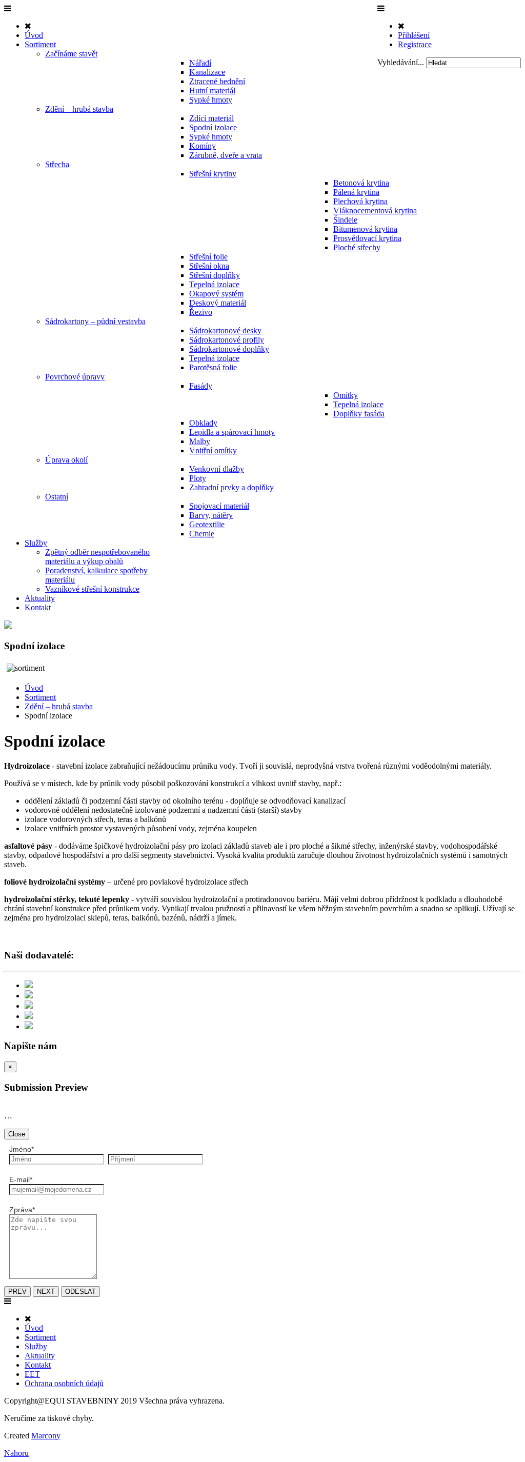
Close (16, 1134)
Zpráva (22, 1210)
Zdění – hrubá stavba (59, 706)
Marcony (45, 1435)
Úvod (34, 688)
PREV (17, 1291)
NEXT (46, 1291)
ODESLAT (80, 1291)
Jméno (21, 1149)
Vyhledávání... (400, 62)
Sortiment (40, 697)
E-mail (20, 1179)
